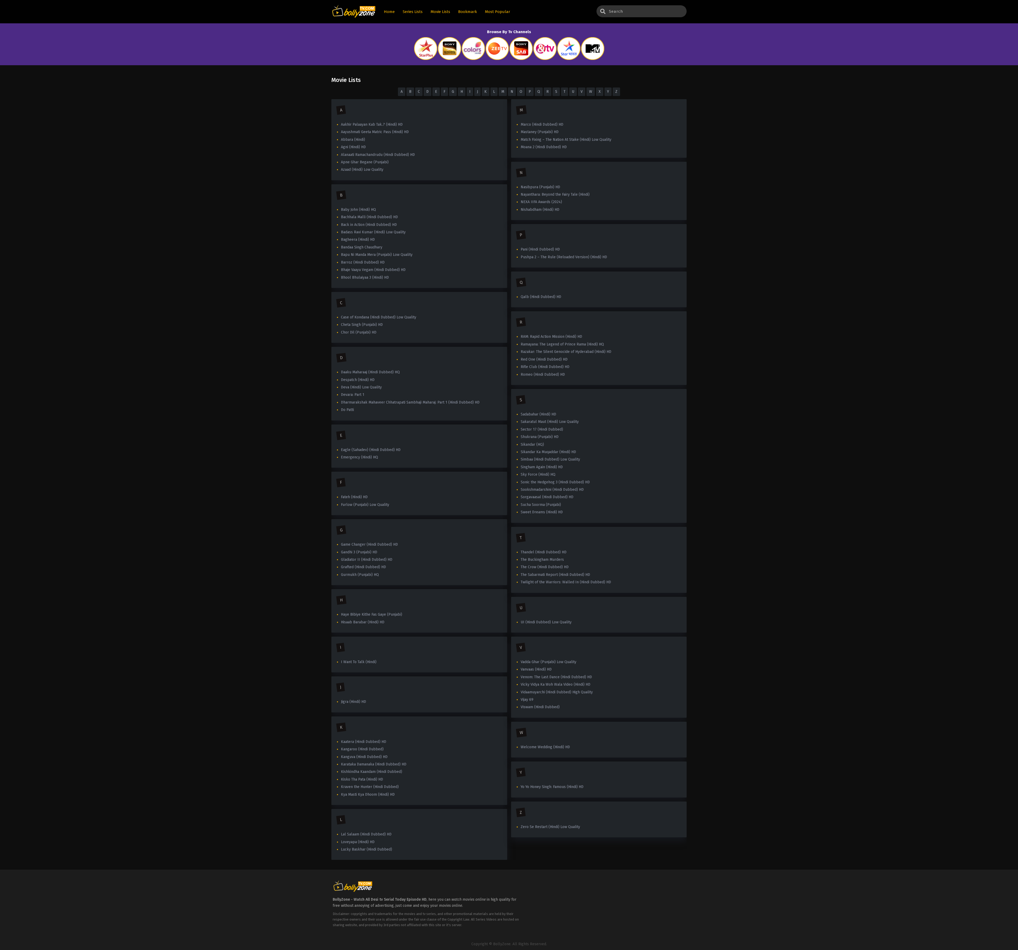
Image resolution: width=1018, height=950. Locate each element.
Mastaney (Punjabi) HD (540, 132)
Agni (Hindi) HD (353, 147)
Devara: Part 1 (352, 394)
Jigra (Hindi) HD (353, 701)
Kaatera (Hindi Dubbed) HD (363, 741)
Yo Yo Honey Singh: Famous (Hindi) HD (552, 787)
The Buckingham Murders (542, 559)
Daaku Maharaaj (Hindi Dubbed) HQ (370, 372)
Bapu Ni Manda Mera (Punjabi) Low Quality (377, 254)
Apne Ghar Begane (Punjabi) (365, 162)
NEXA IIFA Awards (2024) (541, 202)
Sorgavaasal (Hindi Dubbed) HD (547, 497)
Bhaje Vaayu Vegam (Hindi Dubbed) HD (373, 270)
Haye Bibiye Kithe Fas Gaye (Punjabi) (371, 614)
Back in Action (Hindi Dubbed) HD (369, 224)
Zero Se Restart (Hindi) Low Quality (550, 827)
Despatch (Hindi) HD (358, 380)
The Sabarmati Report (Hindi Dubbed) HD (555, 574)
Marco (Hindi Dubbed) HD (542, 124)
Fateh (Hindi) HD (354, 497)
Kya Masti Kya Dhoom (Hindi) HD (368, 794)
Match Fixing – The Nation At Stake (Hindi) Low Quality (566, 139)
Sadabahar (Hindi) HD (538, 414)
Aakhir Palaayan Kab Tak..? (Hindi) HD (372, 124)
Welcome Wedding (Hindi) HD (545, 747)
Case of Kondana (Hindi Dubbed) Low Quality (378, 317)
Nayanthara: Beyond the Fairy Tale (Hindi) (555, 194)
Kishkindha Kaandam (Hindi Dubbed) (371, 771)
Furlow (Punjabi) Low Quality (365, 504)
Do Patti (347, 410)
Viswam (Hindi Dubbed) (540, 707)
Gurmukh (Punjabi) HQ (360, 574)
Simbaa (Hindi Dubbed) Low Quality (550, 459)
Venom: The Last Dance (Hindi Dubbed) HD (556, 677)
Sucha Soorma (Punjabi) (541, 504)
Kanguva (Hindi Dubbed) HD (364, 757)
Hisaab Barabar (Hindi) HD (362, 622)
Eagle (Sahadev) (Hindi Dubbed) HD (371, 450)
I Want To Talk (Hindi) (358, 662)
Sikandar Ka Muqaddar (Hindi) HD (548, 452)
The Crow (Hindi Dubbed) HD (545, 567)
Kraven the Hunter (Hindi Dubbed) (370, 787)
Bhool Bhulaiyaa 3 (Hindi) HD (365, 277)
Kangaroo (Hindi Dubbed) (362, 749)
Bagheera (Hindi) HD (358, 239)
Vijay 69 (527, 699)
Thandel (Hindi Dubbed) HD (544, 552)
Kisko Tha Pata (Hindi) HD (362, 779)
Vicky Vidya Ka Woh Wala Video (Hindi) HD (555, 684)
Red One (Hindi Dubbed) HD (544, 359)
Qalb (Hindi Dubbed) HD (541, 297)
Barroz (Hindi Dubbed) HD (363, 262)
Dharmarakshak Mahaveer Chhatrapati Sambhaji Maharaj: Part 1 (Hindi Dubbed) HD (410, 402)
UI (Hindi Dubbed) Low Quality (546, 622)
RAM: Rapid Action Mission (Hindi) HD (551, 336)
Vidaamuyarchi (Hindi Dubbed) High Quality (557, 692)
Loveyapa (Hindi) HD (358, 842)
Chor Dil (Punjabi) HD (358, 332)
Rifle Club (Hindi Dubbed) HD (545, 367)
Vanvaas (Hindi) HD (536, 669)
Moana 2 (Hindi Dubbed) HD (544, 147)
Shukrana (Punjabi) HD (540, 437)
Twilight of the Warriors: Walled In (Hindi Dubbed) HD (566, 582)
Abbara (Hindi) (353, 139)
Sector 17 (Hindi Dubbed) (542, 429)
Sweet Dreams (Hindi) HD (542, 512)
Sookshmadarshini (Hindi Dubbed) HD (552, 489)
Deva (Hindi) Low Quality (361, 387)
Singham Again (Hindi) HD (542, 467)
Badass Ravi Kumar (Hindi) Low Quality (373, 232)
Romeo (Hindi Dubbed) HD (543, 374)
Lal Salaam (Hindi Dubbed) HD (366, 834)
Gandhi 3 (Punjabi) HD (359, 552)
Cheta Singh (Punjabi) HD (362, 324)
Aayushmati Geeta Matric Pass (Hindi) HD (375, 132)
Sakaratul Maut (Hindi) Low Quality (550, 421)
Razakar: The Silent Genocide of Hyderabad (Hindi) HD (566, 351)
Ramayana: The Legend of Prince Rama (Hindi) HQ (562, 344)
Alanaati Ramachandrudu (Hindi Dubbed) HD (378, 154)
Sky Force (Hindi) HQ (538, 474)
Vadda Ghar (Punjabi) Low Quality (548, 662)
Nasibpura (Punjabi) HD (540, 187)
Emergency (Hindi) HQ (359, 457)
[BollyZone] (353, 12)
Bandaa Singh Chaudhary (361, 247)
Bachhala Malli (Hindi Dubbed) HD (369, 217)
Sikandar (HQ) (532, 444)
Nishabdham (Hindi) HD (540, 209)
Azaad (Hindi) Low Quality (362, 169)
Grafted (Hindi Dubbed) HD (363, 567)
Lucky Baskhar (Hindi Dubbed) (366, 849)
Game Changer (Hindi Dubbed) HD (369, 544)
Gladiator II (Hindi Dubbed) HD (366, 559)
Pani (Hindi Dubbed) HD (540, 249)
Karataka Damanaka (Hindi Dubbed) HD (373, 764)
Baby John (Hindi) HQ (358, 209)
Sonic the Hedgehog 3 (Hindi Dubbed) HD (555, 482)
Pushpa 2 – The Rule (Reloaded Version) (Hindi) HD (564, 257)
